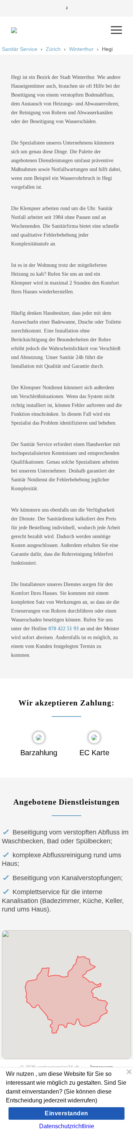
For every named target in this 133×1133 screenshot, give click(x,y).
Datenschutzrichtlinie (66, 1126)
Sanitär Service (19, 49)
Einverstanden (66, 1113)
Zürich (53, 49)
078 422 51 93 (63, 628)
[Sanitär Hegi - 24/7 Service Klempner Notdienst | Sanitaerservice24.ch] (61, 30)
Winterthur (81, 49)
